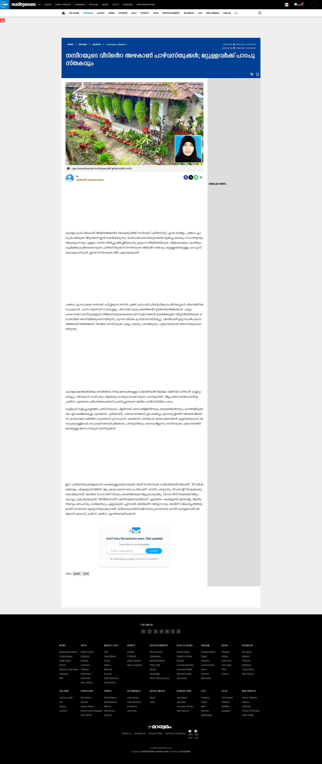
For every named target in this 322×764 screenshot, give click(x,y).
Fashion (205, 697)
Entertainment (171, 13)
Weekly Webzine (63, 5)
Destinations (110, 702)
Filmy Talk (155, 665)
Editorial (85, 656)
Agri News (182, 697)
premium (88, 13)
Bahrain (108, 669)
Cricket (130, 652)
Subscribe (128, 5)
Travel (227, 13)
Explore (108, 715)
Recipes (226, 652)
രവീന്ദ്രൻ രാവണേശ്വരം (90, 179)
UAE (106, 652)
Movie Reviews (157, 660)
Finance (246, 660)
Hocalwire (185, 752)
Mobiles (226, 706)
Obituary (63, 673)
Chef (224, 669)
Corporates (248, 669)
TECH (155, 13)
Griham (205, 645)
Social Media (157, 691)
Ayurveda (182, 678)
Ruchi (225, 645)
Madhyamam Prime (146, 5)
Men (203, 706)
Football (131, 656)
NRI (61, 678)
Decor (204, 669)
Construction (208, 665)
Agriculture (184, 691)
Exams (84, 702)
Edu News (86, 697)
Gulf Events (110, 682)
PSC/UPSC (86, 715)
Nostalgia (155, 673)
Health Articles (184, 656)
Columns (85, 665)
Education (87, 691)
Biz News (247, 652)
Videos (245, 702)
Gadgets (226, 710)
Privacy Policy (155, 733)
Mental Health (184, 673)
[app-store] (197, 734)
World (62, 665)
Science (225, 702)
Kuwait (107, 673)
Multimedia (212, 13)
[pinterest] (178, 631)
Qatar (107, 665)
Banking (246, 665)
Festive (225, 673)
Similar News (217, 183)
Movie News (156, 652)
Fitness (180, 660)
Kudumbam (80, 5)
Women (205, 710)
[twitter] (149, 631)
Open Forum (87, 652)
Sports (145, 13)
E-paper (47, 5)
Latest (101, 13)
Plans (204, 656)
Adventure (109, 710)
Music (153, 669)
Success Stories (185, 706)
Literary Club (66, 697)
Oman (107, 660)
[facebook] (185, 177)
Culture (64, 691)
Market (246, 656)
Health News (184, 645)
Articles (84, 660)
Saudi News (110, 656)
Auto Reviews (134, 702)
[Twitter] (190, 177)
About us (126, 733)
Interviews (86, 673)
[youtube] (167, 631)
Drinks (225, 656)
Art (61, 702)
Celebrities (155, 656)
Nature (107, 706)
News (112, 13)
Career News (87, 706)
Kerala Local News (69, 669)
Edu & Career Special (91, 710)
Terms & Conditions (149, 559)
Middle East (111, 645)
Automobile (134, 691)
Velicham (93, 5)
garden (77, 574)
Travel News (110, 697)
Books (105, 5)
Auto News (133, 697)
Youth (204, 702)
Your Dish (226, 665)
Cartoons (85, 678)
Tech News (227, 697)
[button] (4, 4)
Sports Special (134, 665)
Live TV (115, 5)
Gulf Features (111, 678)
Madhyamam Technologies (155, 752)
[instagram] (156, 631)
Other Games (134, 660)
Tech (224, 691)
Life (200, 13)
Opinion (123, 13)
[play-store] (191, 734)
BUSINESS (247, 645)
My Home (74, 13)
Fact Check (86, 682)
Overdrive (132, 706)
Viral (152, 702)
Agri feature (183, 710)
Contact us (140, 733)
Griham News (208, 652)
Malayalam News (68, 652)
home (86, 574)
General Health (184, 669)
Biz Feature (248, 673)
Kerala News (65, 656)
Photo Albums (249, 697)
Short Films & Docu (159, 678)
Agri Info (181, 702)
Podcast (246, 706)
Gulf (134, 13)
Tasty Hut (227, 660)
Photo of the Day (251, 710)
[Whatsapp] (195, 177)
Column (205, 673)
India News (65, 660)
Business (189, 13)
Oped (83, 645)
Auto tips (132, 710)
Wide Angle (248, 715)
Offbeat (85, 669)
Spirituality (206, 715)
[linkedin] (161, 631)
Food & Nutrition (185, 665)
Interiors (205, 660)
